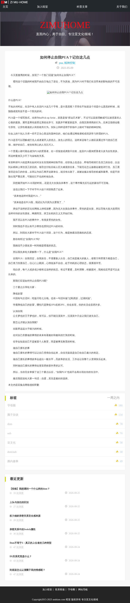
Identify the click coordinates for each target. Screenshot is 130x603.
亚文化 (11, 442)
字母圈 (11, 405)
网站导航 (83, 589)
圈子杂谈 (12, 414)
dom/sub (12, 451)
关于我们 (121, 6)
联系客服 (60, 589)
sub (9, 433)
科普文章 (82, 6)
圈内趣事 (12, 461)
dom (9, 424)
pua (61, 62)
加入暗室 (42, 6)
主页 (5, 6)
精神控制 (69, 62)
